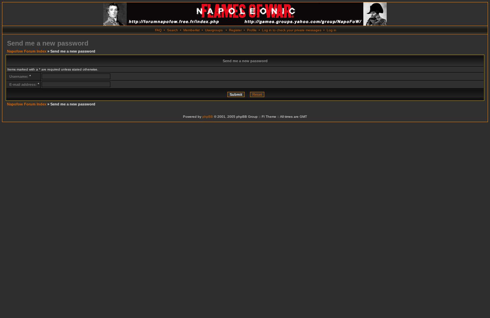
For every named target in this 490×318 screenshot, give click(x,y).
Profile (252, 30)
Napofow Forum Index (26, 51)
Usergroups (214, 30)
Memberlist (191, 30)
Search (172, 30)
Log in (331, 30)
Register (235, 30)
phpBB (207, 116)
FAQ (158, 30)
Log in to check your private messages (291, 30)
